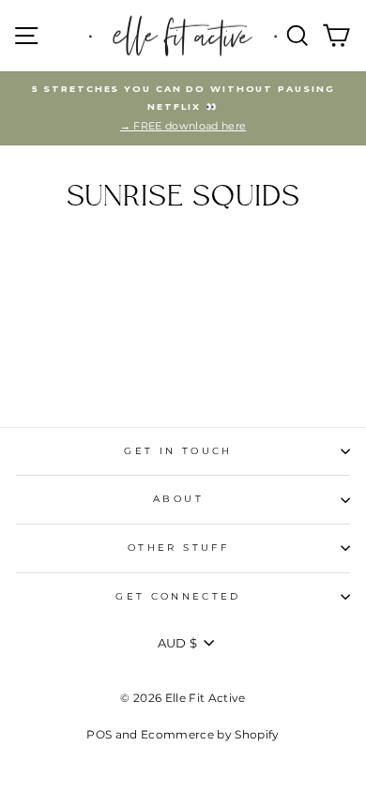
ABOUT (178, 499)
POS (99, 734)
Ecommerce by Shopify (210, 734)
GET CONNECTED (178, 596)
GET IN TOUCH (178, 451)
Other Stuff (178, 547)
